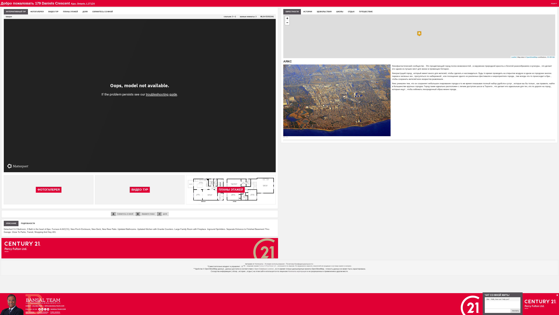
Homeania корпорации (297, 271)
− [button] (287, 22)
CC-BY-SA (550, 57)
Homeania (259, 264)
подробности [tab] (28, 223)
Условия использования (275, 264)
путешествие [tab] (366, 12)
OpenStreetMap (531, 57)
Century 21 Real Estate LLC (268, 266)
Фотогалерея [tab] (37, 12)
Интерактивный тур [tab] (16, 12)
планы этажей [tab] (70, 12)
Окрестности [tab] (292, 12)
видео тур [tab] (53, 12)
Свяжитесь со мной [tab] (102, 12)
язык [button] (553, 3)
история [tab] (307, 12)
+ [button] (287, 18)
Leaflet (513, 57)
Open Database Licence (264, 269)
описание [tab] (11, 223)
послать (515, 311)
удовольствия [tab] (324, 12)
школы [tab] (339, 12)
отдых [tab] (351, 12)
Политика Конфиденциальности (299, 264)
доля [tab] (85, 12)
